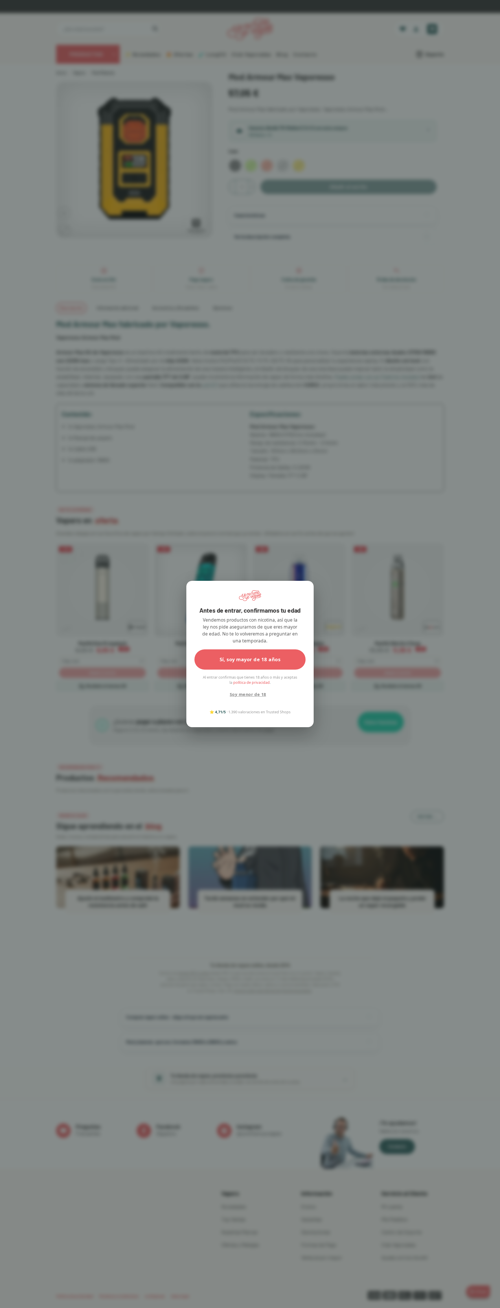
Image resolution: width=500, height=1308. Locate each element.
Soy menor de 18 (248, 694)
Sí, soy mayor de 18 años (250, 659)
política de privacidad (251, 682)
